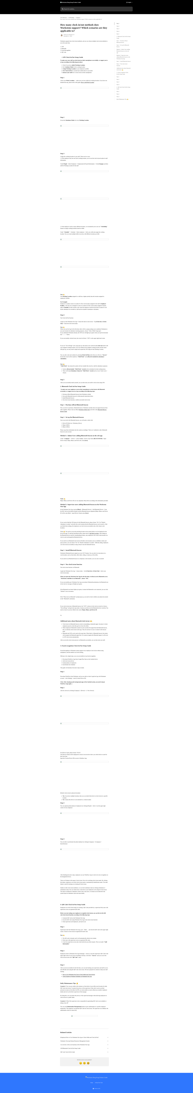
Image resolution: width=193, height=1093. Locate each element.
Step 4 (118, 31)
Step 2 (118, 26)
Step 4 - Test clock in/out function (122, 64)
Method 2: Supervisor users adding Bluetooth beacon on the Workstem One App (123, 57)
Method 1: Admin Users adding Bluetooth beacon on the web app (123, 51)
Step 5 (118, 33)
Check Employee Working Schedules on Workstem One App (77, 976)
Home (91, 1082)
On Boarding (71, 17)
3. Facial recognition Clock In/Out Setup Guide (122, 73)
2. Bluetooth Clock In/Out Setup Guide (123, 37)
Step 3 (118, 28)
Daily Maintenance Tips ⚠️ (122, 99)
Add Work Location (94, 533)
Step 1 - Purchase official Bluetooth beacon (122, 41)
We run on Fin (97, 1088)
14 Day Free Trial (99, 1082)
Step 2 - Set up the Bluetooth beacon (123, 45)
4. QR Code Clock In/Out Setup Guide (123, 88)
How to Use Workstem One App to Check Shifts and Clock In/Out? (79, 974)
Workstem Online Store (84, 409)
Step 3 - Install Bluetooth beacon (124, 61)
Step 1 (118, 23)
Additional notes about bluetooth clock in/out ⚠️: (124, 69)
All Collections (63, 17)
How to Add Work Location (87, 82)
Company (78, 17)
